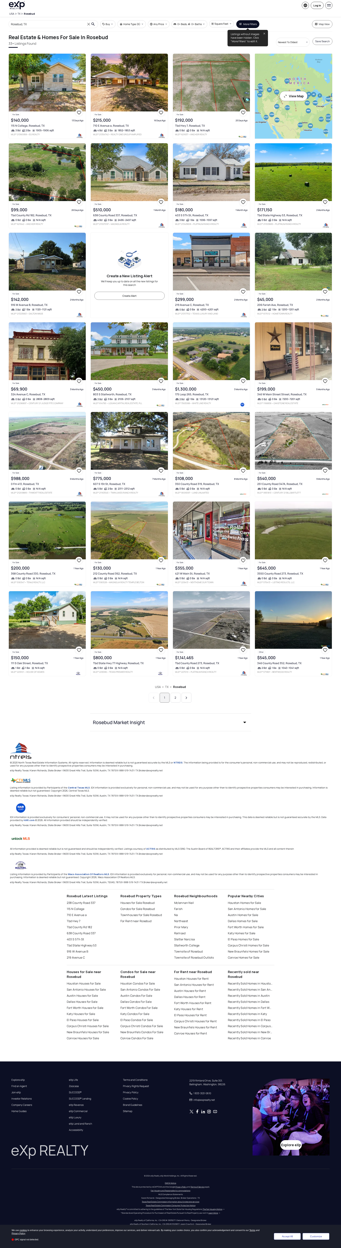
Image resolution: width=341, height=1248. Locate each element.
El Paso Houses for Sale (83, 1020)
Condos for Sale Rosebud (137, 909)
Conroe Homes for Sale (243, 957)
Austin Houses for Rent (190, 991)
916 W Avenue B (77, 951)
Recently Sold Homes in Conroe (249, 1038)
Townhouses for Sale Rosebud (141, 915)
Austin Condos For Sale (136, 996)
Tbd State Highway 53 (82, 945)
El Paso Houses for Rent (190, 1015)
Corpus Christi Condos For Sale (141, 1026)
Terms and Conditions (135, 1080)
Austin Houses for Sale (82, 996)
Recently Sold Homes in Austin (249, 996)
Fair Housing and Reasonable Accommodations (170, 1190)
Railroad (180, 933)
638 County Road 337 (81, 933)
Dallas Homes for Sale (243, 921)
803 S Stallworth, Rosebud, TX (112, 394)
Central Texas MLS (79, 787)
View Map (296, 96)
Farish (178, 909)
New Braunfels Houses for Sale (88, 1032)
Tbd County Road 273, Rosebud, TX (197, 663)
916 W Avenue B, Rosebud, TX (29, 305)
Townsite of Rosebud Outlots (194, 957)
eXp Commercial (78, 1111)
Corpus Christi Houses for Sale (88, 1026)
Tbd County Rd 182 (79, 927)
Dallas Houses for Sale (82, 1002)
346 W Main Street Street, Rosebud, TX (282, 394)
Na (176, 915)
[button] (170, 722)
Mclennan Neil (184, 903)
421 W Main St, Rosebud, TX (192, 573)
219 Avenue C (76, 957)
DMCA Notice (170, 1183)
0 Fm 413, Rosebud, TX (25, 484)
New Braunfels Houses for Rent (195, 1027)
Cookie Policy (130, 1098)
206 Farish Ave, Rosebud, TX (275, 305)
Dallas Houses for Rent (189, 997)
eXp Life (73, 1080)
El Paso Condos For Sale (136, 1020)
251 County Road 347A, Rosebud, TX (280, 484)
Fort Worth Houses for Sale (85, 1008)
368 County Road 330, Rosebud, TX (33, 573)
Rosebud (179, 687)
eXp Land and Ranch (80, 1123)
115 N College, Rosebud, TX (28, 126)
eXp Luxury (75, 1117)
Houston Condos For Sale (137, 983)
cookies (23, 1230)
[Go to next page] (186, 698)
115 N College (75, 909)
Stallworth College (187, 945)
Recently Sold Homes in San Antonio (250, 989)
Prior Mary (181, 927)
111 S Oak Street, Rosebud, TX (29, 663)
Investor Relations (21, 1098)
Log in (317, 5)
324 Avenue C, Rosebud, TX (28, 394)
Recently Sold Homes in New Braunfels (250, 1032)
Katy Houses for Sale (81, 1014)
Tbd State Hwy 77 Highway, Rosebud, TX (118, 663)
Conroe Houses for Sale (83, 1038)
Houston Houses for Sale (84, 983)
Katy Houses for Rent (188, 1009)
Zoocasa (74, 1086)
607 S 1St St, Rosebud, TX (109, 484)
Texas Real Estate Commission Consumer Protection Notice (170, 1205)
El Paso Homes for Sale (243, 939)
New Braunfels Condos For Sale (141, 1032)
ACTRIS (150, 848)
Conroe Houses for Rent (190, 1033)
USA (158, 687)
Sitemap (127, 1111)
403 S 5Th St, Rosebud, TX (191, 215)
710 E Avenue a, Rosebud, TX (111, 126)
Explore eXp (18, 1080)
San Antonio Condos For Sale (140, 989)
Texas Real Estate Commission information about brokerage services (170, 1201)
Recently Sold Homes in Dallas (248, 1002)
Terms (252, 1230)
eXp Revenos (76, 1105)
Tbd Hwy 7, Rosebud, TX (190, 126)
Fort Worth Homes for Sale (246, 927)
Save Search (322, 41)
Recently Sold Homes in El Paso (249, 1020)
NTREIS (178, 762)
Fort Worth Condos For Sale (139, 1008)
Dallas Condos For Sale (136, 1002)
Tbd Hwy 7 (74, 921)
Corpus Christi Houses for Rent (195, 1021)
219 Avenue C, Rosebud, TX (192, 305)
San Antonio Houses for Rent (194, 985)
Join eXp (16, 1092)
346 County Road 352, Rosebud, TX (279, 663)
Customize (316, 1236)
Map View (324, 24)
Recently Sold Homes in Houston (250, 983)
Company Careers (21, 1105)
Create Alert (129, 295)
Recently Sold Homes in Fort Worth (250, 1008)
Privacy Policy (130, 1092)
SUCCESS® (75, 1092)
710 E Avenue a (77, 915)
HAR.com (29, 820)
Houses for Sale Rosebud (137, 903)
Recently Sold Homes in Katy (247, 1014)
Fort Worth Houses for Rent (192, 1003)
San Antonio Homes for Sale (247, 909)
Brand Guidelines (132, 1105)
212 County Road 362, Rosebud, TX (115, 573)
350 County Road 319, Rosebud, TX (197, 484)
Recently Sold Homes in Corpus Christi (250, 1026)
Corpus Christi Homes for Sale (248, 945)
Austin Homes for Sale (243, 915)
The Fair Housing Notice (212, 1209)
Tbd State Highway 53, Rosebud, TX (279, 215)
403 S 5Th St (75, 939)
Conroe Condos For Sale (136, 1038)
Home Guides (18, 1111)
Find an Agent (19, 1086)
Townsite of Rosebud (188, 951)
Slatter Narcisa (184, 939)
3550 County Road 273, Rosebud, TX (280, 573)
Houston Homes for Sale (244, 903)
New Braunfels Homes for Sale (248, 951)
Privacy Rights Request (136, 1086)
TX (167, 687)
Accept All (287, 1236)
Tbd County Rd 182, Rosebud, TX (31, 215)
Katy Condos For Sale (134, 1014)
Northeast (181, 921)
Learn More (213, 1213)
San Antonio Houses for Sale (86, 989)
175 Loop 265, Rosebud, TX (192, 394)
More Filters (250, 24)
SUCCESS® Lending (80, 1098)
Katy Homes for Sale (241, 933)
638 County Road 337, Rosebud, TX (115, 215)
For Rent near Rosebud (136, 921)
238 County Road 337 (81, 903)
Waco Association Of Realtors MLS (88, 874)
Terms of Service (198, 1187)
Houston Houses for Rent (191, 979)
